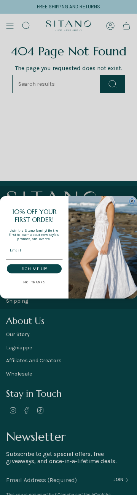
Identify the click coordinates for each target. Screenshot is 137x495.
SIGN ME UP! (34, 269)
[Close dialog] (132, 201)
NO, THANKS (34, 282)
